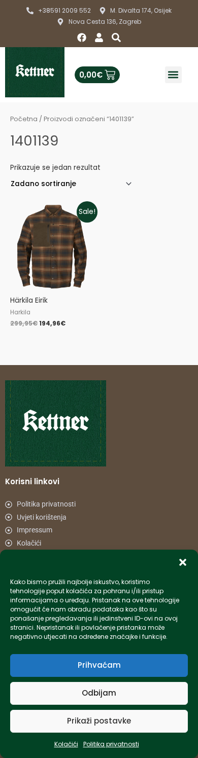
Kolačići (66, 744)
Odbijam (99, 693)
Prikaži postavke (99, 720)
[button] (183, 562)
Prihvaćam (99, 665)
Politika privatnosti (111, 744)
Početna (24, 119)
